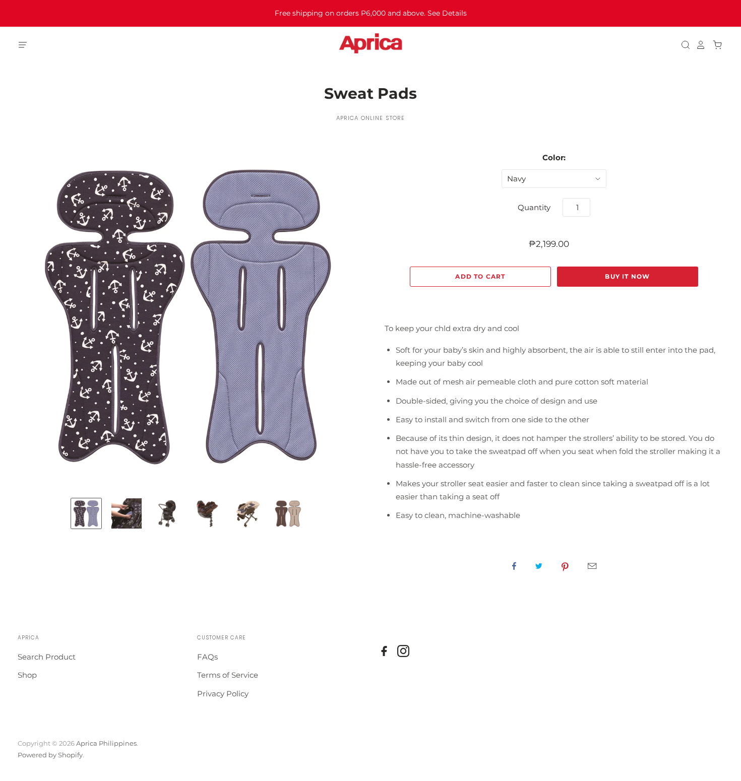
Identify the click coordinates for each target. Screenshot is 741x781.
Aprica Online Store (370, 118)
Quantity (534, 207)
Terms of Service (227, 675)
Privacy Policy (223, 693)
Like (514, 566)
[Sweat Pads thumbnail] (86, 513)
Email (592, 566)
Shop (27, 675)
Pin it (565, 566)
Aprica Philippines (106, 743)
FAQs (207, 657)
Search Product (47, 657)
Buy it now (627, 276)
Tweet (538, 566)
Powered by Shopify (50, 755)
